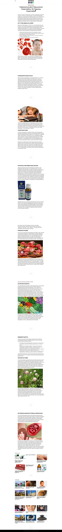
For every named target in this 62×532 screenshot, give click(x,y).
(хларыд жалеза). (30, 202)
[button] (28, 2)
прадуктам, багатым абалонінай (23, 281)
